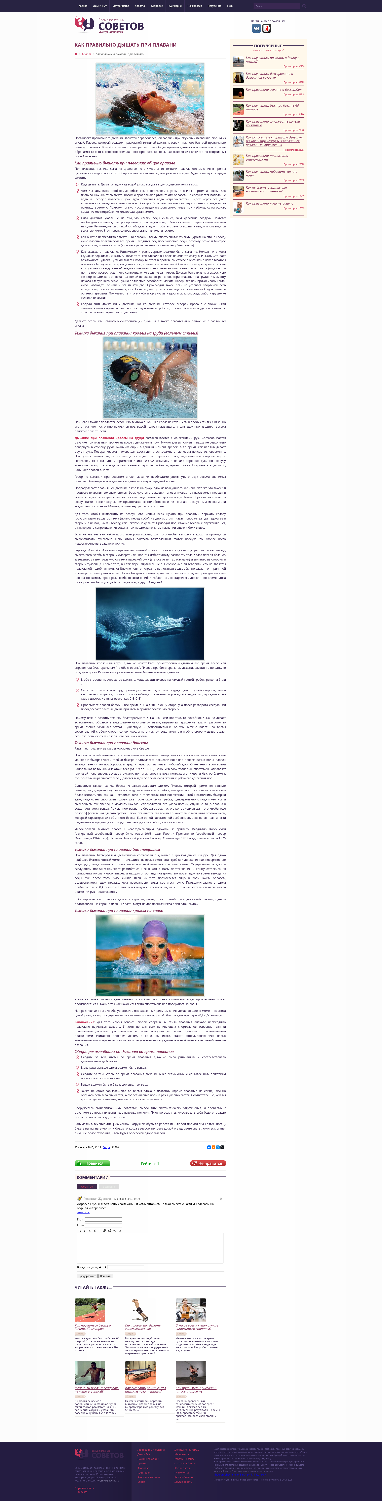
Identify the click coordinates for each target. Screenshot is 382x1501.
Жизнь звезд (182, 1468)
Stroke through (95, 1231)
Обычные (87, 1186)
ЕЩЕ (230, 6)
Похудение (214, 6)
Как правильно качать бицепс (269, 203)
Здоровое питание (148, 1477)
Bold (80, 1231)
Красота (140, 6)
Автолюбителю (183, 1477)
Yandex (267, 28)
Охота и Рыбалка (184, 1463)
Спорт (86, 54)
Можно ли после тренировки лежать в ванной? (97, 1389)
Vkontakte (256, 28)
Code (110, 1231)
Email (80, 1225)
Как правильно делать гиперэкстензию (143, 1327)
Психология (194, 6)
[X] (222, 1147)
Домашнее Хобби (148, 1458)
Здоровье (157, 6)
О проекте (81, 1491)
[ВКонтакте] (209, 1147)
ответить (83, 1212)
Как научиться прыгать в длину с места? (272, 59)
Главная (82, 6)
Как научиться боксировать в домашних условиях (269, 75)
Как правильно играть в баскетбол (274, 89)
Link (115, 1231)
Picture (120, 1231)
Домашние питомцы (186, 1449)
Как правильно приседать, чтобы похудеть (196, 1389)
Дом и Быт (100, 6)
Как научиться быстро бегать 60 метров (272, 107)
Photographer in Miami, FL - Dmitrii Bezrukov (240, 1474)
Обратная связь (84, 1488)
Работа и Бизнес (184, 1458)
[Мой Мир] (218, 1147)
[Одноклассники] (213, 1147)
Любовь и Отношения (151, 1449)
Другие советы (183, 1481)
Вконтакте (109, 1186)
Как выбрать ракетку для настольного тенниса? (266, 189)
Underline (90, 1231)
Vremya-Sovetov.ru (108, 1480)
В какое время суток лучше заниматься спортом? (197, 1327)
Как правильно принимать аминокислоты (267, 157)
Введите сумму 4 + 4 (91, 1267)
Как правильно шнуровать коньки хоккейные (273, 123)
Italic (85, 1231)
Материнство (120, 6)
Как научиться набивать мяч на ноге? (271, 173)
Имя (80, 1219)
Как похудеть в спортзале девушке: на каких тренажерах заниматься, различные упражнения (274, 141)
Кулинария (175, 6)
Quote (104, 1231)
